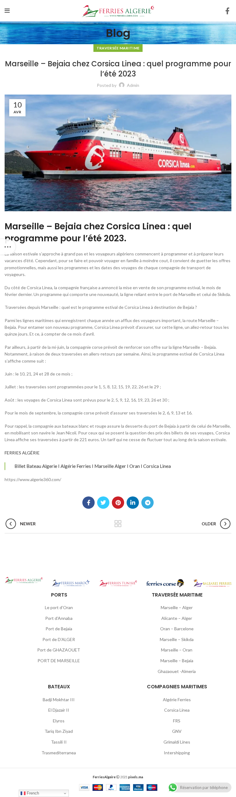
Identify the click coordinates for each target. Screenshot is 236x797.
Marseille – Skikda (177, 639)
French (32, 793)
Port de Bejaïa (58, 628)
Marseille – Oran (176, 649)
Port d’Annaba (59, 618)
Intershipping (177, 752)
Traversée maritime (118, 48)
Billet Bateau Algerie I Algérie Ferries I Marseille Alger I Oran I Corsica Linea (92, 466)
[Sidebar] (7, 247)
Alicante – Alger (176, 618)
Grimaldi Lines (176, 742)
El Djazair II (58, 710)
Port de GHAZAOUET (58, 649)
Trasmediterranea (58, 752)
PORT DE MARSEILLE (58, 660)
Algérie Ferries (177, 699)
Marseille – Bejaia (176, 660)
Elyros (59, 720)
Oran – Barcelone (177, 628)
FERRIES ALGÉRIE (22, 452)
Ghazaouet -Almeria (177, 671)
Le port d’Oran (59, 607)
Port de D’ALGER (58, 639)
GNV (177, 731)
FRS (176, 720)
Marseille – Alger (177, 607)
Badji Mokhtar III (59, 699)
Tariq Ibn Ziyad (59, 731)
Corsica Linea (177, 710)
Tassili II (59, 742)
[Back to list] (118, 523)
